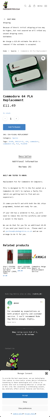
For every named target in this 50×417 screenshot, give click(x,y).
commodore (34, 141)
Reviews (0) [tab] (25, 166)
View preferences (25, 408)
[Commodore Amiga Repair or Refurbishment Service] (39, 257)
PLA (17, 144)
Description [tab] (25, 156)
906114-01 (19, 141)
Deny (25, 402)
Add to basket (14, 127)
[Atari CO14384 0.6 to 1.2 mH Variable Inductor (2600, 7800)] (10, 257)
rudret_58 (37, 294)
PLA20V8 (24, 144)
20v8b (11, 141)
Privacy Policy (30, 414)
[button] (46, 373)
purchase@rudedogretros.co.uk (19, 231)
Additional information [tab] (25, 161)
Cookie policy (18, 414)
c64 (26, 141)
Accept (25, 395)
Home (5, 51)
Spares (14, 51)
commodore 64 (8, 144)
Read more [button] (11, 322)
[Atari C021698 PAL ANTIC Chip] (25, 257)
